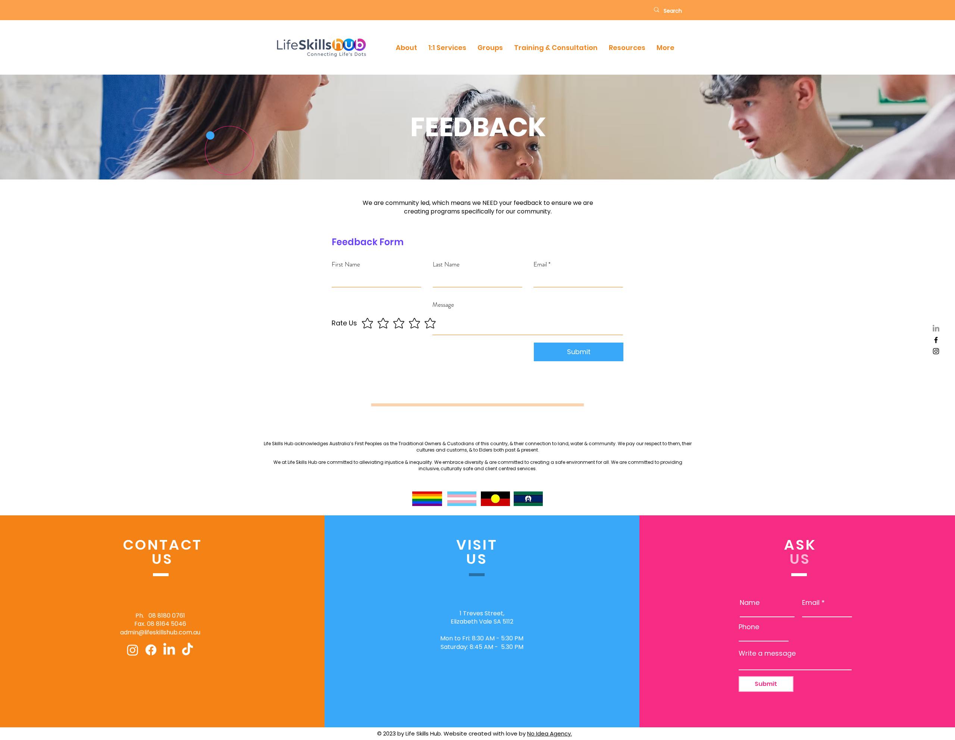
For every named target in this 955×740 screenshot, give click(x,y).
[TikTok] (187, 650)
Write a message (767, 653)
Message (443, 305)
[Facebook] (936, 340)
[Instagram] (936, 351)
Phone (749, 627)
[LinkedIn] (936, 329)
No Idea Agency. (549, 733)
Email (540, 264)
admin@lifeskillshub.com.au (160, 632)
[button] (406, 47)
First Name (346, 264)
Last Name (446, 264)
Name (750, 602)
